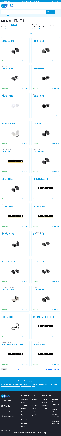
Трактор (44, 411)
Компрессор (45, 405)
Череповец (53, 384)
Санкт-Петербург (19, 381)
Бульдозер (44, 399)
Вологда (3, 386)
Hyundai (33, 415)
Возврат (23, 408)
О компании (24, 399)
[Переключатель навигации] (58, 5)
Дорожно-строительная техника (55, 416)
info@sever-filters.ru (5, 1)
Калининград (27, 381)
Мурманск (9, 386)
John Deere (34, 405)
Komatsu (33, 408)
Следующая (56, 369)
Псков (33, 386)
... (18, 369)
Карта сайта (24, 420)
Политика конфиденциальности (52, 434)
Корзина (23, 426)
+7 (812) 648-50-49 (8, 407)
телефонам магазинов (9, 28)
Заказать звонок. (56, 1)
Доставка (24, 405)
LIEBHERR (14, 25)
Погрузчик (44, 408)
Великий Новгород (26, 386)
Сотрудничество (25, 411)
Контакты (24, 423)
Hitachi (33, 411)
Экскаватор (45, 415)
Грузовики (44, 402)
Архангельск (35, 381)
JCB (32, 402)
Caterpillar (34, 399)
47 (20, 369)
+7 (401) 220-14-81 (8, 411)
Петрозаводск (16, 386)
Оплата (23, 402)
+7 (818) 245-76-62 (8, 416)
